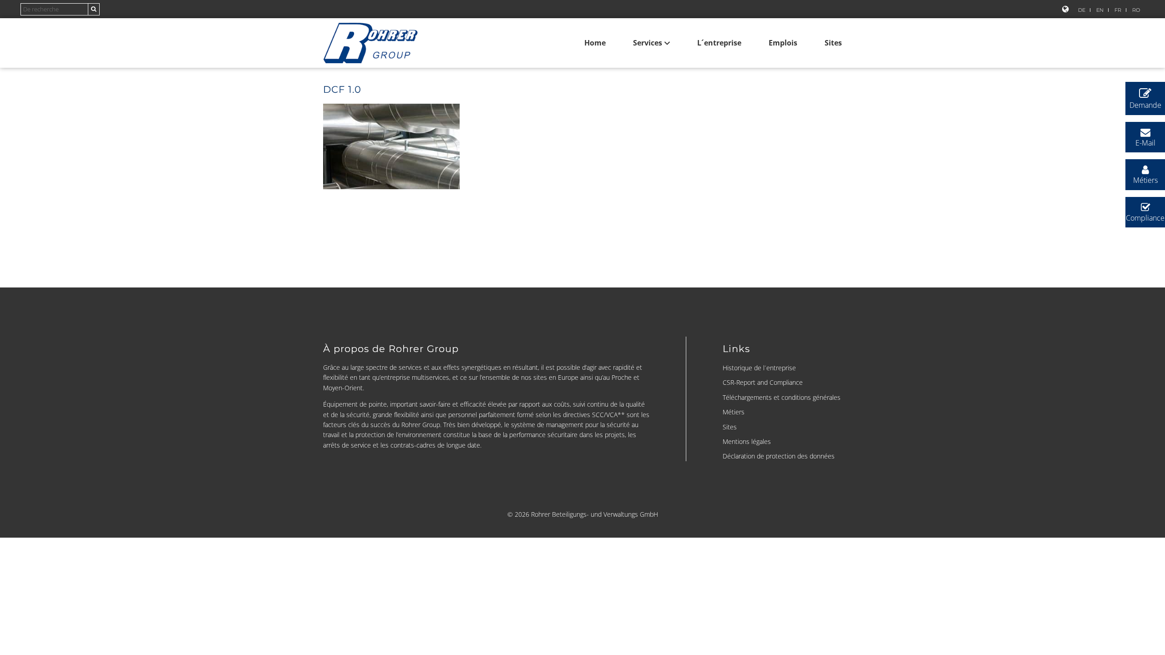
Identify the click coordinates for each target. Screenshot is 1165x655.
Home (595, 43)
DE (1081, 10)
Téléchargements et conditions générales (782, 397)
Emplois (783, 43)
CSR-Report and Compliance (763, 382)
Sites (833, 43)
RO (1136, 10)
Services (647, 43)
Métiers (734, 412)
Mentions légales (747, 441)
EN (1100, 10)
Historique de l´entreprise (759, 367)
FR (1117, 10)
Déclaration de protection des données (779, 456)
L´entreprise (719, 43)
